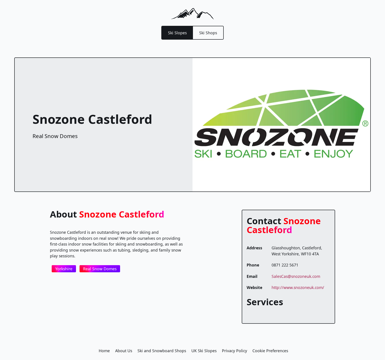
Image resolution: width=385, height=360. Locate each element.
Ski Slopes (177, 32)
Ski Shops (208, 32)
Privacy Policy (234, 350)
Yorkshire (63, 268)
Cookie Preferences (270, 350)
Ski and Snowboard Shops (161, 350)
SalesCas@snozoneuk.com (296, 276)
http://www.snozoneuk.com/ (298, 287)
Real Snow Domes (100, 268)
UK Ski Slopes (204, 350)
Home (104, 350)
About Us (123, 350)
